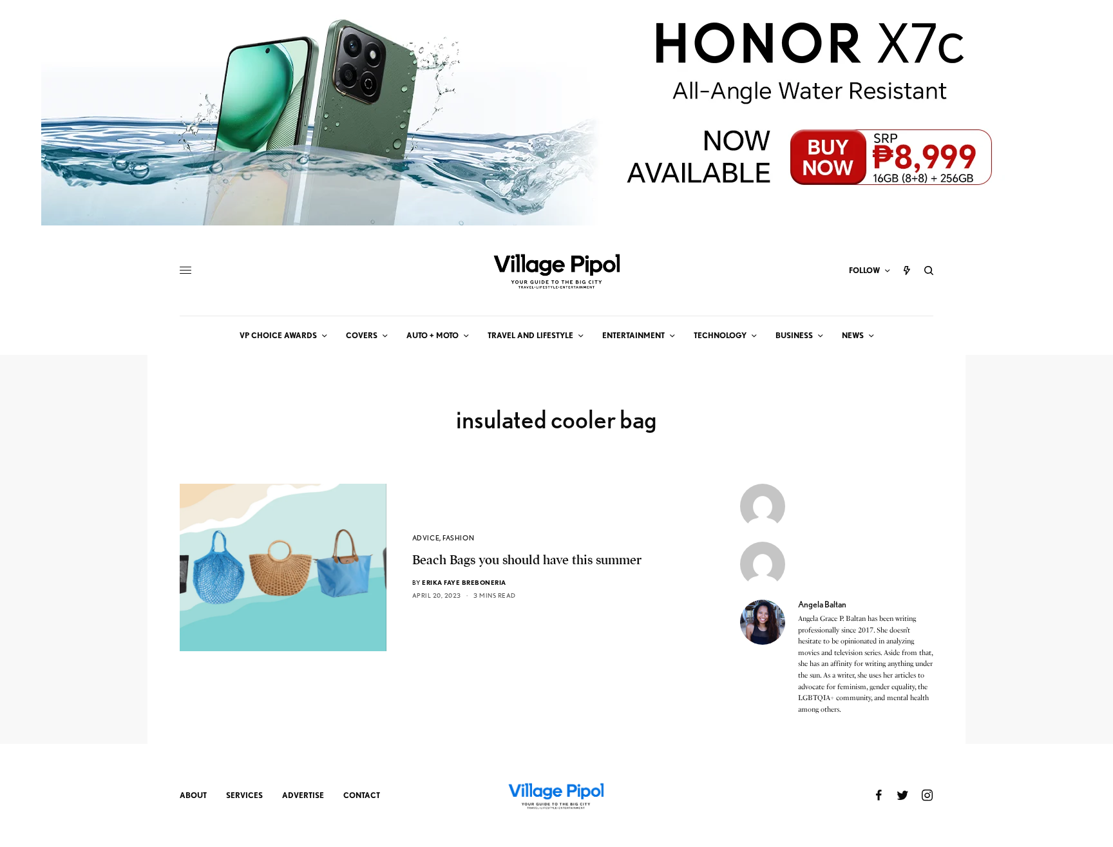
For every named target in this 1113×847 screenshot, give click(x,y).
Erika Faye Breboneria (464, 582)
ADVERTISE (303, 795)
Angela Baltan (822, 604)
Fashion (458, 537)
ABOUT (193, 795)
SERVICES (244, 795)
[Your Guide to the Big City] (556, 270)
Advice (425, 537)
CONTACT (361, 795)
